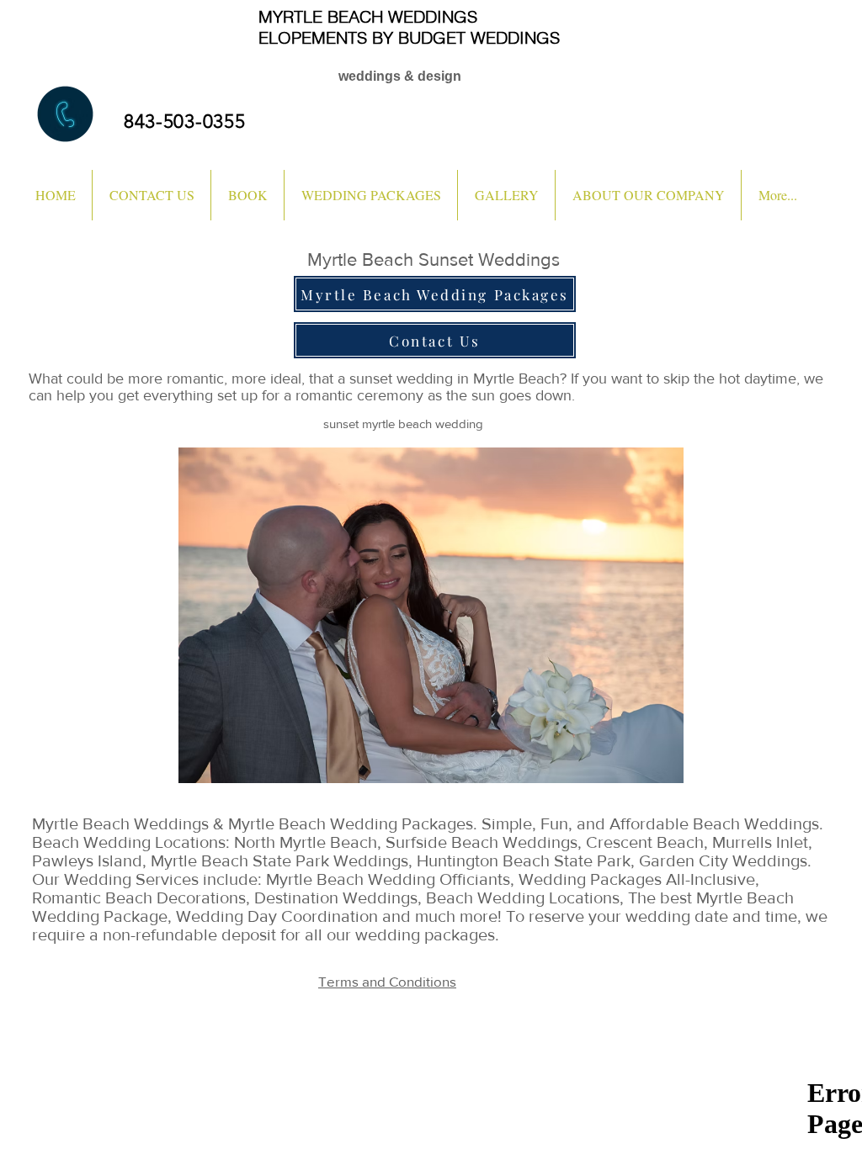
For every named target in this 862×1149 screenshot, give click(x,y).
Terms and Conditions (387, 981)
